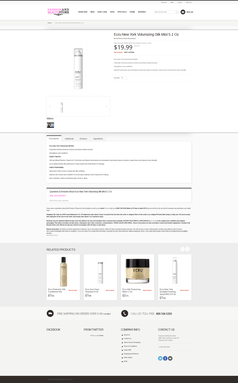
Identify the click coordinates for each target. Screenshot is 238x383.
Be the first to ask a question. (59, 201)
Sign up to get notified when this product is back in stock (132, 43)
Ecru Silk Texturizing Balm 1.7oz (131, 290)
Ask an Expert (58, 196)
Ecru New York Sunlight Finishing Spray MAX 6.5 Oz (168, 291)
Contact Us (127, 338)
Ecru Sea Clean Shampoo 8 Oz (92, 290)
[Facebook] (165, 358)
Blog (172, 2)
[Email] (170, 358)
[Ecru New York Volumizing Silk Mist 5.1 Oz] (61, 106)
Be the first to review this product (125, 38)
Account (163, 2)
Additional (69, 139)
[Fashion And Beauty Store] (58, 12)
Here (106, 208)
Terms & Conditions (130, 346)
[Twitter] (160, 358)
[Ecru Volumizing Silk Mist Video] (50, 125)
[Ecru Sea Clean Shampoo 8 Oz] (100, 271)
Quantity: (117, 78)
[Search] (177, 12)
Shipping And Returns (131, 354)
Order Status (128, 357)
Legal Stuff (127, 350)
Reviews (83, 139)
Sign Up (189, 2)
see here (153, 221)
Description (54, 139)
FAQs (125, 361)
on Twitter (100, 335)
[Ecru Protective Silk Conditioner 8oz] (63, 271)
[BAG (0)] (183, 12)
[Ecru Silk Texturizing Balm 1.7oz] (137, 271)
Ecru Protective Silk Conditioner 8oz (56, 290)
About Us (127, 335)
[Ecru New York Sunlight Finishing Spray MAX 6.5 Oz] (174, 271)
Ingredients (98, 139)
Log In (180, 2)
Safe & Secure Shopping (132, 342)
